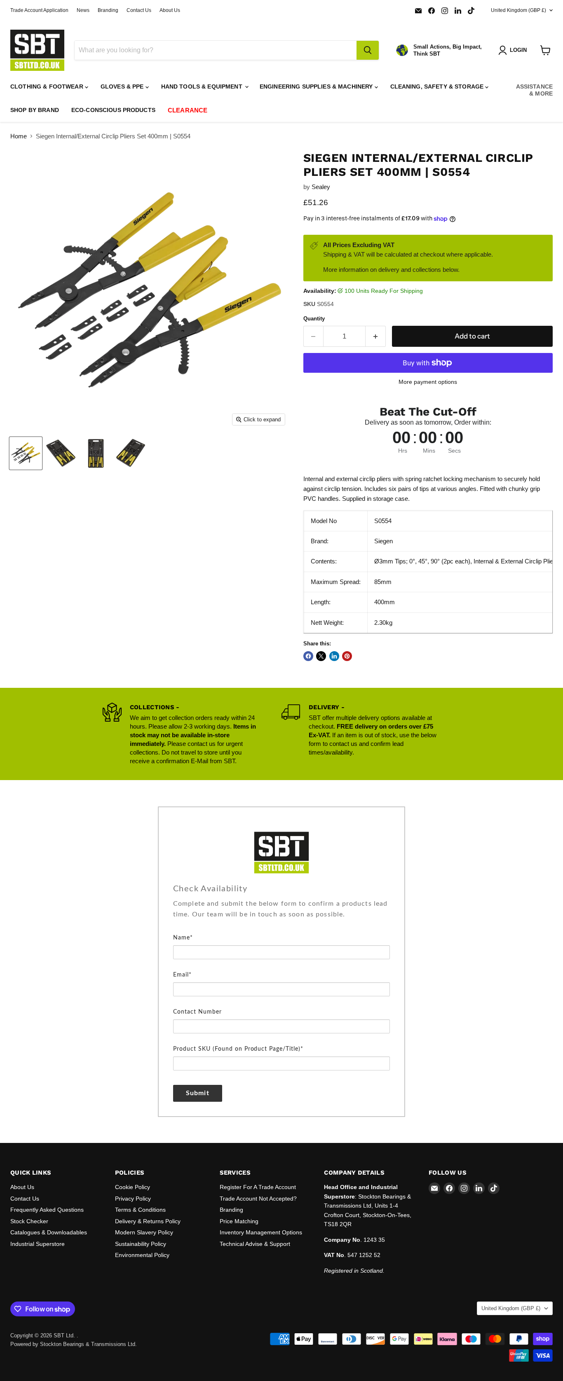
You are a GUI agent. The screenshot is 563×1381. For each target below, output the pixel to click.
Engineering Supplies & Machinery (317, 86)
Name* (183, 938)
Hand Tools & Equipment (202, 86)
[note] (281, 915)
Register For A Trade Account (258, 1187)
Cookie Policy (132, 1187)
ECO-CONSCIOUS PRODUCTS (113, 110)
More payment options (428, 382)
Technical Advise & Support (255, 1244)
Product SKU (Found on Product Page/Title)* (238, 1049)
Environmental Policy (142, 1255)
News (83, 10)
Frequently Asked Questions (47, 1209)
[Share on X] (321, 656)
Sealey (321, 186)
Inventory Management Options (261, 1232)
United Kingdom (518, 10)
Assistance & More (534, 90)
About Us (170, 10)
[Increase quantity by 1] (376, 336)
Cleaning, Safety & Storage (438, 86)
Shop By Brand (34, 110)
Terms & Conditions (140, 1209)
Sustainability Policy (140, 1244)
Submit (197, 1093)
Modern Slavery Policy (144, 1232)
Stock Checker (29, 1221)
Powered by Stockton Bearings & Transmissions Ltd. (73, 1344)
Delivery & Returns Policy (148, 1221)
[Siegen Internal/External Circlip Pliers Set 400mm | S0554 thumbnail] (25, 453)
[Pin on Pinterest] (347, 656)
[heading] (281, 888)
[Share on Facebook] (308, 656)
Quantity (314, 318)
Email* (182, 975)
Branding (108, 10)
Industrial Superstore (37, 1244)
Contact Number (197, 1012)
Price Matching (239, 1221)
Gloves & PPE (123, 86)
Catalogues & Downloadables (48, 1232)
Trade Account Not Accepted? (258, 1198)
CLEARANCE (187, 110)
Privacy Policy (133, 1198)
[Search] (368, 50)
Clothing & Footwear (47, 86)
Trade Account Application (39, 10)
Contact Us (139, 10)
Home (18, 136)
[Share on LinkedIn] (334, 656)
